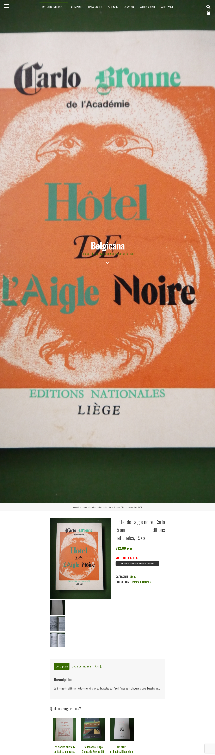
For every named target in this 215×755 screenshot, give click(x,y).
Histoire (135, 582)
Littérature (76, 7)
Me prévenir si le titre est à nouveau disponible (137, 563)
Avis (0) (99, 666)
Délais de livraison (81, 666)
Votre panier (167, 7)
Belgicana (108, 245)
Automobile (129, 7)
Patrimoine (113, 7)
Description (62, 666)
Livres (84, 507)
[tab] (61, 666)
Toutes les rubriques (52, 7)
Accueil (76, 507)
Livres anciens (95, 7)
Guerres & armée (147, 7)
